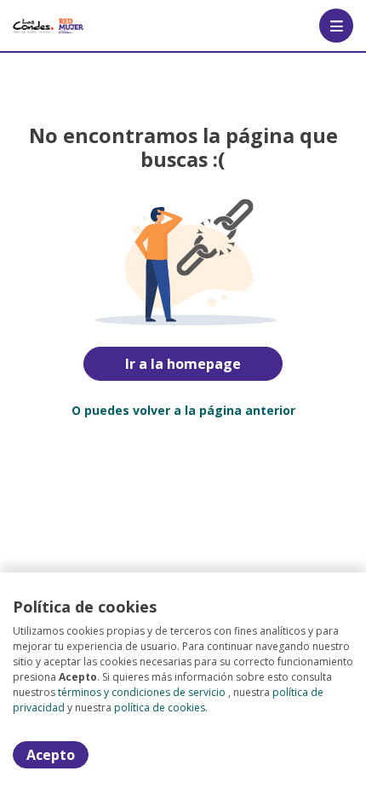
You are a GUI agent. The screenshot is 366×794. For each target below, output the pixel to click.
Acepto (50, 754)
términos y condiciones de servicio (142, 692)
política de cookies (159, 707)
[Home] (48, 25)
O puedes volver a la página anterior (183, 410)
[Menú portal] (336, 26)
